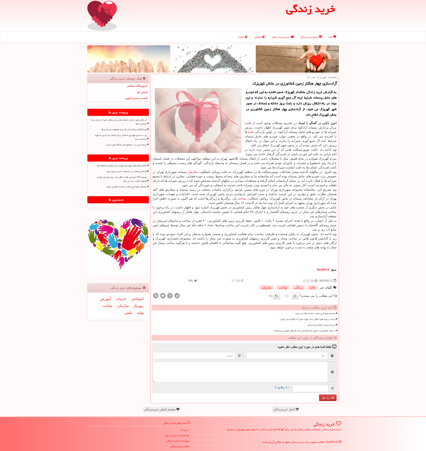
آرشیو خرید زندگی (309, 37)
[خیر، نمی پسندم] (276, 296)
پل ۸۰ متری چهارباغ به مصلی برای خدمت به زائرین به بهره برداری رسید (121, 137)
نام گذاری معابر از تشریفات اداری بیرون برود (126, 171)
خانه (331, 37)
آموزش (105, 299)
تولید (140, 313)
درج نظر (326, 397)
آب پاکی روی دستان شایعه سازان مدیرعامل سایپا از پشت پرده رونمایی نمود (119, 122)
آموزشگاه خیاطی (136, 85)
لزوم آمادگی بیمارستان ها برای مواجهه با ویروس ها (124, 129)
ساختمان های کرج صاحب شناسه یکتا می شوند (315, 313)
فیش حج (142, 92)
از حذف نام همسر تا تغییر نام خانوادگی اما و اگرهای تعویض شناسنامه (305, 330)
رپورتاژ (139, 306)
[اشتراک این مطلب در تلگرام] (177, 295)
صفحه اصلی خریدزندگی (160, 409)
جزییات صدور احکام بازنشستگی (322, 325)
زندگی (298, 287)
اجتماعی (258, 37)
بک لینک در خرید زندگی (177, 435)
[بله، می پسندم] (295, 296)
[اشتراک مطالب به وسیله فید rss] (156, 295)
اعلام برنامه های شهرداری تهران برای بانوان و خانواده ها (122, 165)
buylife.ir (323, 269)
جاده (251, 132)
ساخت (241, 198)
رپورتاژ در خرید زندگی (178, 440)
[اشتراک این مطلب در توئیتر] (163, 295)
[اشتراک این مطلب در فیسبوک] (170, 295)
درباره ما (184, 429)
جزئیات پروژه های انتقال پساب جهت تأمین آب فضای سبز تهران (308, 319)
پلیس (128, 313)
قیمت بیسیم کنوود (136, 98)
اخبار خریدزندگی (284, 409)
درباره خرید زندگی (281, 37)
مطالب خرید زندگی (180, 446)
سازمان (193, 172)
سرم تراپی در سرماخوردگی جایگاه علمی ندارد (126, 144)
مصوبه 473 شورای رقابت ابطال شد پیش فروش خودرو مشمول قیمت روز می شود (122, 179)
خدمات (241, 37)
